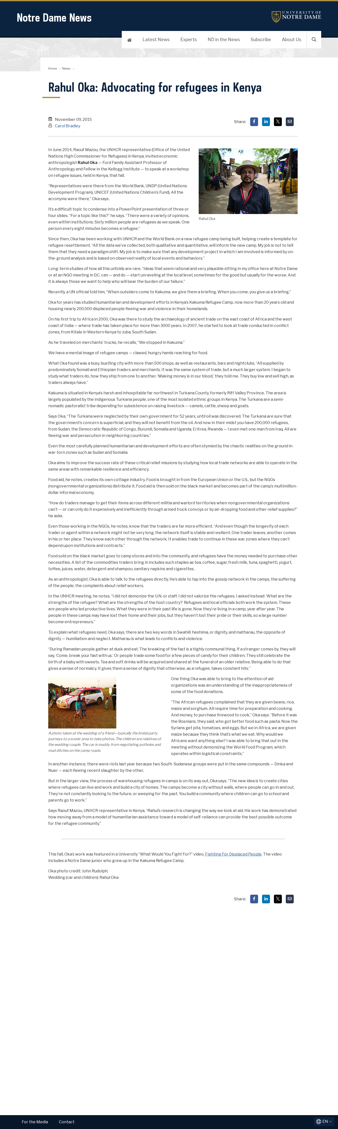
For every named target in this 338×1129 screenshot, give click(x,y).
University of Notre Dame (296, 17)
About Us (291, 39)
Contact (66, 1122)
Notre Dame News (54, 17)
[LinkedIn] (266, 121)
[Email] (290, 121)
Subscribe (261, 39)
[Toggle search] (314, 39)
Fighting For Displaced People (233, 854)
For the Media (35, 1122)
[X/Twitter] (278, 121)
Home (52, 68)
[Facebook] (254, 121)
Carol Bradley (67, 126)
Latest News (156, 39)
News (66, 68)
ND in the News (224, 39)
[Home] (129, 39)
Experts (188, 39)
